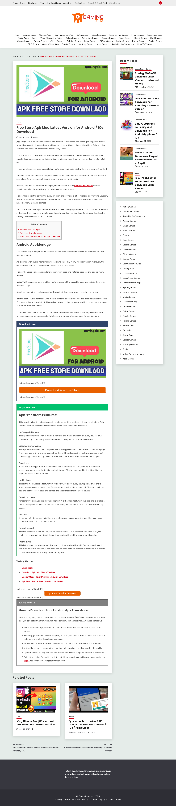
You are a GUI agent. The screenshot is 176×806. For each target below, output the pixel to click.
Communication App (64, 35)
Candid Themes (113, 799)
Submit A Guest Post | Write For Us (104, 3)
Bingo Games (125, 38)
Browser (127, 235)
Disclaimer (33, 3)
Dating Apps (82, 35)
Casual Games (40, 41)
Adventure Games (90, 38)
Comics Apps (45, 35)
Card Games (156, 38)
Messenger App (154, 35)
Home (16, 35)
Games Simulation (50, 44)
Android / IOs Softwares (123, 44)
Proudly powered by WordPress (70, 799)
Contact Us (80, 3)
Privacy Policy (19, 3)
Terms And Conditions (50, 3)
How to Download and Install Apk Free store (39, 236)
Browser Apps (29, 35)
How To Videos (144, 44)
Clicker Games (56, 41)
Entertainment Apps (118, 35)
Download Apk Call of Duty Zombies (38, 572)
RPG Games (33, 44)
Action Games (72, 38)
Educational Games (143, 69)
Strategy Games (85, 44)
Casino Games (24, 41)
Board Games (140, 38)
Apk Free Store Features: (30, 233)
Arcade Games (109, 38)
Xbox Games (102, 44)
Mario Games (90, 41)
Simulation (127, 330)
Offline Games (106, 41)
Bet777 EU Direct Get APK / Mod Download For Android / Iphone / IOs (146, 130)
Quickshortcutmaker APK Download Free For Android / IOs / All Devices (87, 724)
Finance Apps (137, 35)
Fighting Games (74, 41)
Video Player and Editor (51, 38)
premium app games (83, 185)
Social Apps (23, 38)
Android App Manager (29, 229)
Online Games (122, 41)
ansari (35, 137)
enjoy (26, 660)
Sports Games (68, 44)
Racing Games (155, 41)
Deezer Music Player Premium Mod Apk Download (45, 577)
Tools (34, 38)
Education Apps (98, 35)
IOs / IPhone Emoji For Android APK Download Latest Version (35, 722)
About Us (67, 3)
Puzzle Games (138, 41)
